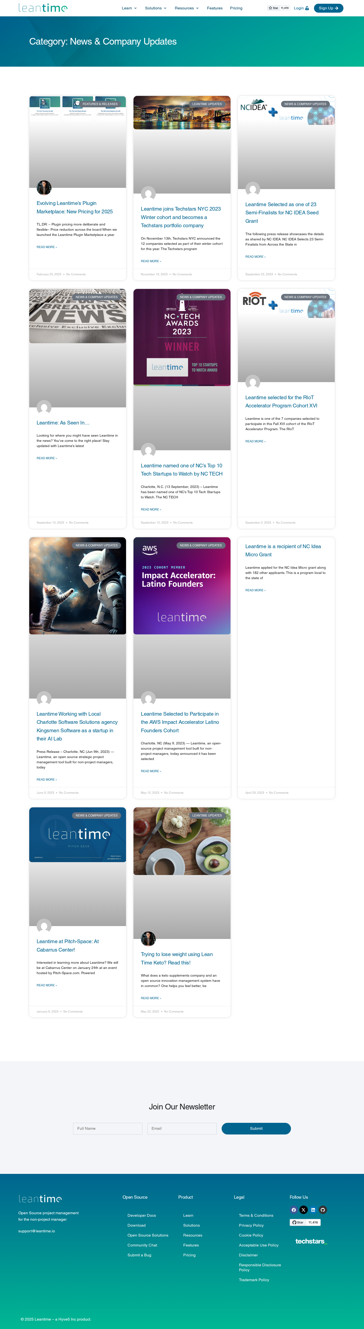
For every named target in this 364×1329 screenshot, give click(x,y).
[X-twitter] (303, 1210)
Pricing (189, 1255)
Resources (192, 1235)
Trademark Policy (254, 1279)
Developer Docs (142, 1215)
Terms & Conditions (256, 1215)
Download (137, 1225)
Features (191, 1245)
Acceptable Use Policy (259, 1245)
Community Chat (142, 1245)
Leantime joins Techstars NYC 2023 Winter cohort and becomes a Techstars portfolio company (181, 217)
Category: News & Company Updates (103, 41)
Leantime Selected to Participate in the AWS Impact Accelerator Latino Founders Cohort (180, 722)
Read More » (47, 247)
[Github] (323, 1210)
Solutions (191, 1225)
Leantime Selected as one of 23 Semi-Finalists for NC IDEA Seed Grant (281, 212)
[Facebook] (294, 1210)
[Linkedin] (313, 1210)
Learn (188, 1215)
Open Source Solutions (148, 1235)
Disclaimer (248, 1255)
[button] (129, 8)
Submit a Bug (139, 1255)
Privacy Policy (251, 1225)
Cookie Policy (251, 1235)
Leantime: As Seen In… (63, 423)
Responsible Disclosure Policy (260, 1267)
